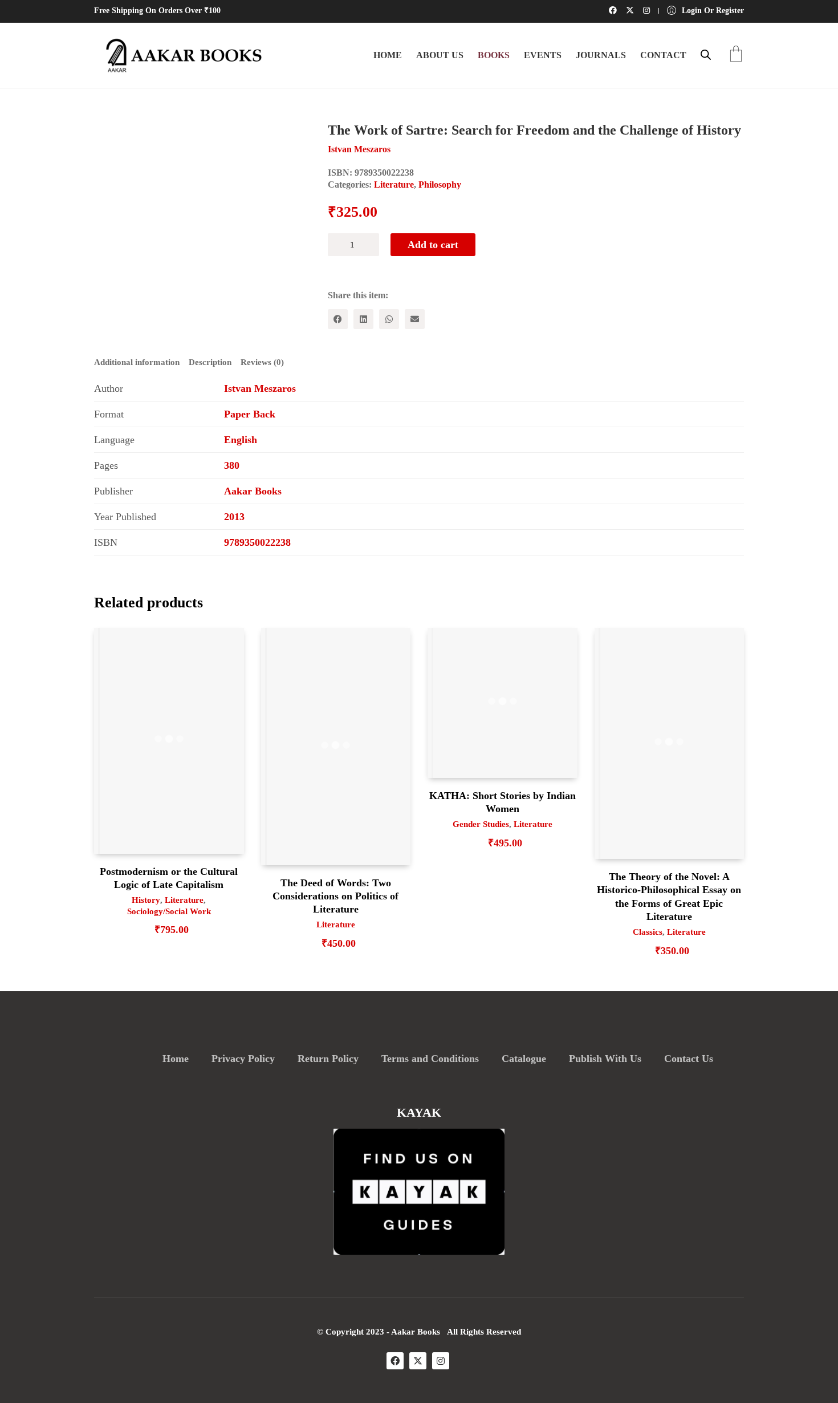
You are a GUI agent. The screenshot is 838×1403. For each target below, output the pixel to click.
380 (231, 465)
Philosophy (439, 184)
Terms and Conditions (430, 1058)
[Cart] (736, 55)
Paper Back (249, 414)
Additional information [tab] (137, 362)
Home (175, 1058)
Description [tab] (210, 362)
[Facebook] (338, 319)
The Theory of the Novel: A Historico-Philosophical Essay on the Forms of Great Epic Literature (669, 896)
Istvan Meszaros (260, 388)
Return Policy (328, 1058)
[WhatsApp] (389, 319)
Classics (647, 931)
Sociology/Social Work (169, 911)
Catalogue (524, 1058)
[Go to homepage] (179, 55)
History (146, 900)
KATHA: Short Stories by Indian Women (502, 802)
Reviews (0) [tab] (262, 362)
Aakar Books (253, 491)
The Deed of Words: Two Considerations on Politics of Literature (335, 896)
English (240, 439)
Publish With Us (605, 1058)
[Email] (415, 319)
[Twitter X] (417, 1360)
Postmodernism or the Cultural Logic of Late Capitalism (169, 878)
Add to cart (433, 244)
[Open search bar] (706, 55)
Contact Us (688, 1058)
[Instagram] (440, 1360)
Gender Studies (481, 824)
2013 (234, 516)
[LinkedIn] (363, 319)
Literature (394, 184)
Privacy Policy (243, 1058)
